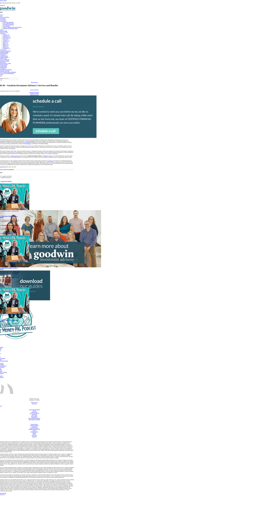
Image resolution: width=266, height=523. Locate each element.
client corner (34, 435)
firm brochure (34, 417)
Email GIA (34, 403)
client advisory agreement (34, 419)
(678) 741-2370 (34, 402)
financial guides (34, 424)
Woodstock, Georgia (48, 156)
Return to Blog (34, 82)
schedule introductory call (34, 429)
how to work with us (34, 413)
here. (14, 148)
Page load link (3, 493)
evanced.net (50, 160)
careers (34, 434)
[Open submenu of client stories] (6, 21)
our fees (34, 410)
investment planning (34, 428)
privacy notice (34, 415)
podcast (34, 430)
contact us (34, 436)
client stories (34, 414)
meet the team (34, 412)
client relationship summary (34, 418)
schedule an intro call (15, 156)
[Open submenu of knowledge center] (5, 62)
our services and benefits (34, 409)
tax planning (34, 426)
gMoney (34, 433)
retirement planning (34, 425)
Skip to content (3, 0)
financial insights (34, 431)
